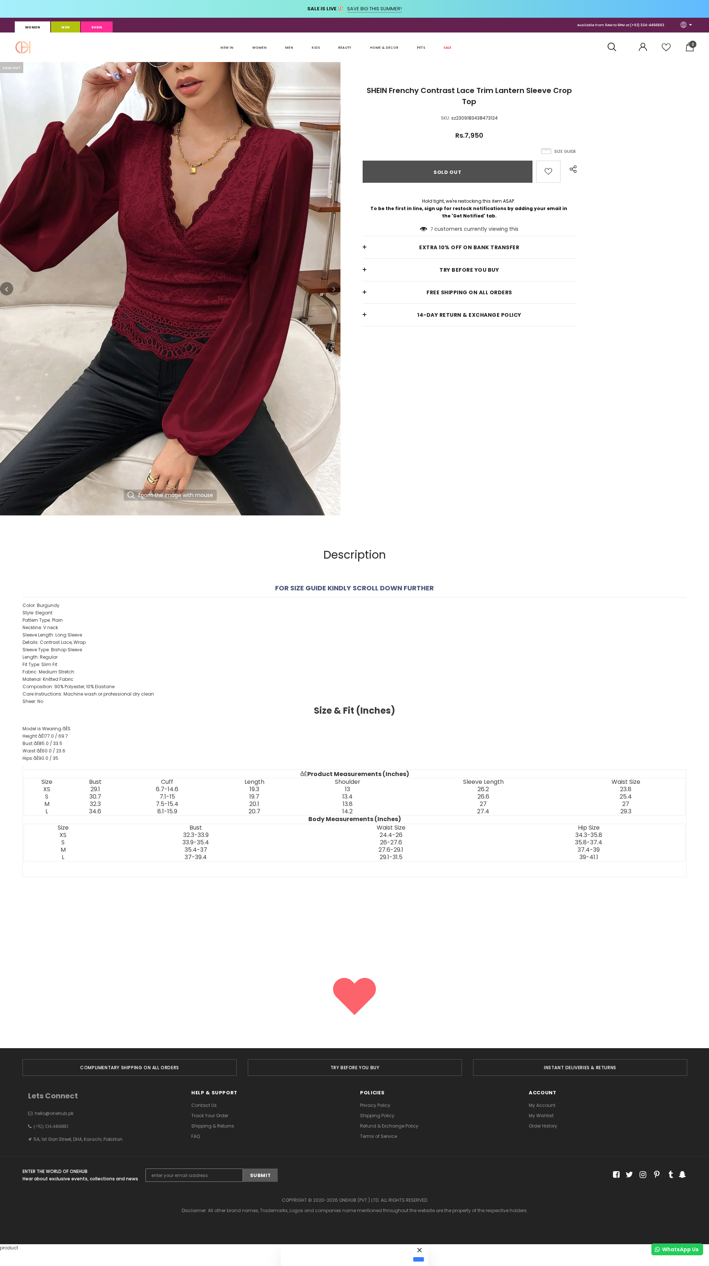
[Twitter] (628, 1174)
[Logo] (23, 47)
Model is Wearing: (47, 728)
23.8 (625, 789)
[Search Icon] (615, 47)
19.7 (254, 796)
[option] (170, 288)
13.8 (348, 804)
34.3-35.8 (588, 835)
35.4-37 (196, 850)
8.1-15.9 (167, 811)
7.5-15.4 (167, 804)
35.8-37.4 (588, 842)
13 (347, 789)
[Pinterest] (655, 1174)
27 (483, 804)
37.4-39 (589, 850)
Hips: (41, 758)
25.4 (626, 796)
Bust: (42, 743)
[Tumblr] (668, 1174)
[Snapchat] (681, 1174)
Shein (96, 27)
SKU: (445, 118)
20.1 (254, 804)
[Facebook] (615, 1174)
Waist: (44, 751)
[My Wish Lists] (666, 50)
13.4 (347, 796)
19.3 (254, 789)
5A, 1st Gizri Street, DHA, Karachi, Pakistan (78, 1139)
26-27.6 (391, 842)
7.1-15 (167, 796)
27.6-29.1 (391, 850)
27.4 (483, 811)
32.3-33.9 (196, 835)
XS (46, 789)
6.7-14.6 (167, 789)
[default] (418, 1259)
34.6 (95, 811)
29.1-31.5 (391, 857)
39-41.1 (588, 857)
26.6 (483, 796)
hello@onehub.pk (54, 1113)
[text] (354, 743)
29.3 (625, 811)
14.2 (347, 811)
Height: (45, 736)
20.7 (254, 811)
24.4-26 (391, 835)
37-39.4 (196, 857)
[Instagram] (641, 1174)
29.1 (95, 789)
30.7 (95, 796)
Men (65, 27)
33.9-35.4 (195, 842)
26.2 (483, 789)
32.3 (95, 804)
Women (32, 27)
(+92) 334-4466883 (647, 25)
